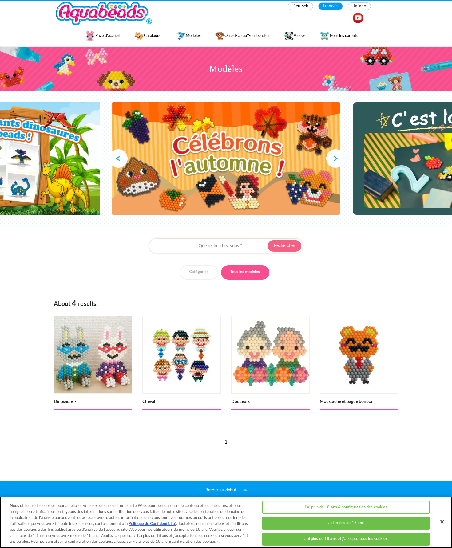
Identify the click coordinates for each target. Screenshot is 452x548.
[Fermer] (442, 521)
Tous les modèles (245, 272)
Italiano (359, 6)
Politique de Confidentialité (152, 524)
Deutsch (300, 6)
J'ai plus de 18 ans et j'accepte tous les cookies (345, 539)
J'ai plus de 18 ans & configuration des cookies (345, 507)
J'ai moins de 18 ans (346, 523)
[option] (226, 158)
